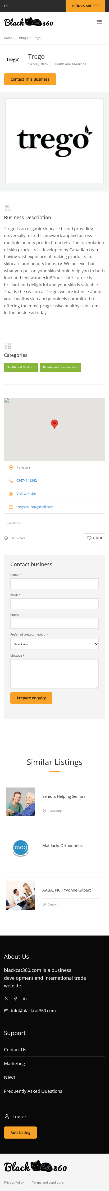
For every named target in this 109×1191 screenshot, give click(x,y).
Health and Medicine (21, 367)
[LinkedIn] (24, 998)
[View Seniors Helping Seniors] (20, 802)
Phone (14, 615)
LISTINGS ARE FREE (85, 5)
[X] (6, 998)
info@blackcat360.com (33, 1010)
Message (17, 655)
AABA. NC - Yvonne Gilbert (66, 890)
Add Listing (20, 1132)
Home (8, 38)
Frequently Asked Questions (33, 1091)
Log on (20, 1116)
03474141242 (26, 480)
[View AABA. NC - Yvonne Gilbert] (20, 895)
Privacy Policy (14, 1182)
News (10, 1077)
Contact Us (15, 1049)
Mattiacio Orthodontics (63, 845)
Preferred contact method (29, 634)
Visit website (26, 493)
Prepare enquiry (31, 697)
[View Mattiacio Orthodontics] (20, 849)
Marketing (14, 1063)
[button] (54, 424)
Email (15, 595)
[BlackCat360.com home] (28, 22)
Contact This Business (30, 79)
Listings (22, 38)
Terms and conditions (48, 1182)
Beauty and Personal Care (60, 367)
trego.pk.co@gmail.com (34, 506)
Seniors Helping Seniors (63, 796)
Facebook (13, 523)
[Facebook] (15, 998)
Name (15, 575)
